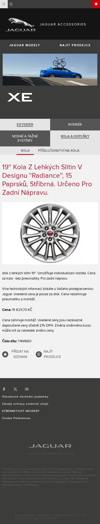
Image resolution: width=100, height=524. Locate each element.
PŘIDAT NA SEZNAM (20, 354)
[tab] (25, 124)
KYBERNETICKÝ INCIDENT (21, 411)
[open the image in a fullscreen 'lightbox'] (50, 233)
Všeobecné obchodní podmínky (25, 396)
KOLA (25, 151)
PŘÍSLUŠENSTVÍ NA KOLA (58, 151)
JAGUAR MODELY (24, 45)
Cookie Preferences (16, 418)
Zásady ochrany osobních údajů (25, 403)
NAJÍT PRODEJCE (52, 354)
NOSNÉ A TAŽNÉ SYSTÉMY (25, 138)
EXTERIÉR (25, 124)
